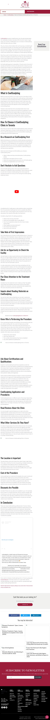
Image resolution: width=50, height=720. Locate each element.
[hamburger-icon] (8, 4)
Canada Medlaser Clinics (13, 574)
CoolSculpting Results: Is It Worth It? (20, 315)
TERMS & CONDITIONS (42, 718)
